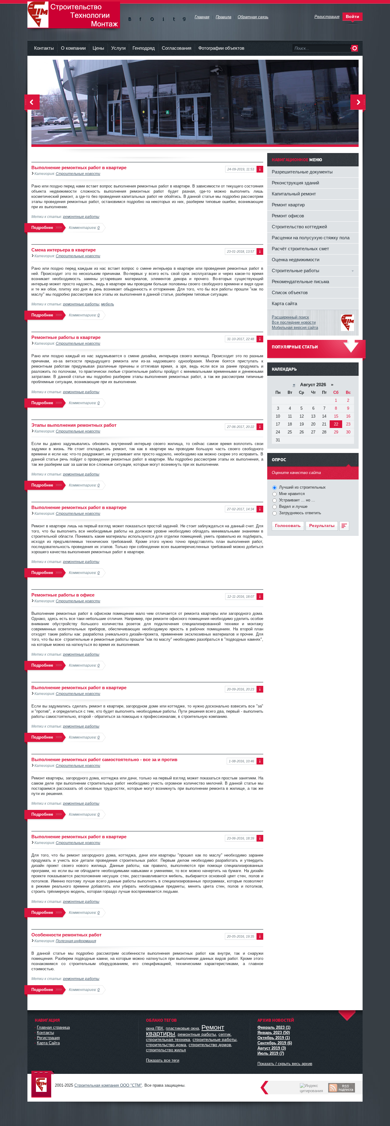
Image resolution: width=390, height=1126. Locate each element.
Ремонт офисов (288, 215)
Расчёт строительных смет (300, 248)
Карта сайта (284, 303)
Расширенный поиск (290, 317)
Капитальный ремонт (294, 193)
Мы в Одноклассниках (152, 17)
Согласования (176, 48)
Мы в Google (184, 17)
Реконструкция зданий (295, 182)
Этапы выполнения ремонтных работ (73, 425)
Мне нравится (291, 493)
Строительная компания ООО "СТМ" (73, 15)
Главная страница (53, 1027)
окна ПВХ (154, 1028)
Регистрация (48, 1037)
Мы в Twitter (173, 17)
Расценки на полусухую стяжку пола (310, 237)
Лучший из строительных (302, 487)
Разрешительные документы (302, 171)
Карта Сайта (48, 1043)
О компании (73, 48)
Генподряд (144, 48)
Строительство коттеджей (299, 226)
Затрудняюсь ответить (299, 513)
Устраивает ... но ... (296, 500)
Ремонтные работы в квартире (66, 337)
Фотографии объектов (221, 48)
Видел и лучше (292, 506)
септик (224, 1034)
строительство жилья (166, 1050)
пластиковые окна (182, 1028)
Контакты (44, 48)
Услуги (118, 48)
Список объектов (290, 292)
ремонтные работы (81, 217)
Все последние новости (294, 322)
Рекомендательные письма (300, 281)
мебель (107, 304)
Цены (98, 48)
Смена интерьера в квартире (63, 249)
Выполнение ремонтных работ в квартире (78, 167)
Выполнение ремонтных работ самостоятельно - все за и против (104, 759)
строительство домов (210, 1044)
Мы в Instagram (163, 17)
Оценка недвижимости (295, 259)
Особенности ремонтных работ (66, 934)
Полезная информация (76, 941)
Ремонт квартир (288, 204)
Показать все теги (162, 1060)
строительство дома (166, 1044)
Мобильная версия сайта (295, 327)
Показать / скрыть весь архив (284, 1063)
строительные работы (214, 1039)
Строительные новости (78, 174)
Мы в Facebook (141, 17)
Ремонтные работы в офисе (62, 594)
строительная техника (168, 1039)
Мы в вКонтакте (131, 17)
